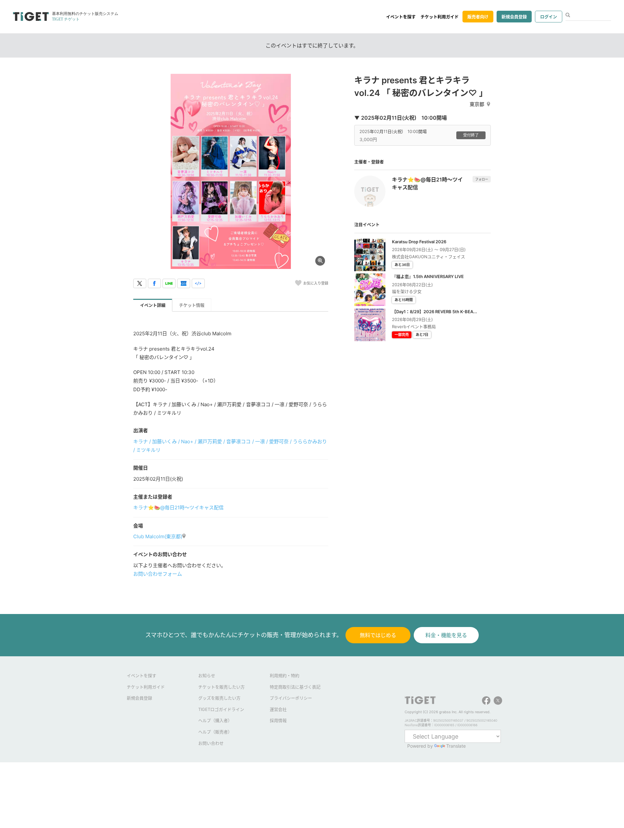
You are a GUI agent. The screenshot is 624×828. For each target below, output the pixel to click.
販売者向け (477, 16)
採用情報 (278, 720)
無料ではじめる (378, 635)
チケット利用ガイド (440, 16)
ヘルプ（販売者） (215, 731)
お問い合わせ (211, 743)
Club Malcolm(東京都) (157, 536)
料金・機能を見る (446, 635)
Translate (456, 746)
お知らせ (206, 675)
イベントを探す (401, 16)
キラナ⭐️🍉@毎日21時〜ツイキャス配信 (178, 507)
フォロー (481, 179)
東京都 (477, 104)
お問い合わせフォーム (157, 574)
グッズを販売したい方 (219, 698)
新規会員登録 (514, 16)
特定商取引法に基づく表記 (295, 686)
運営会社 (278, 709)
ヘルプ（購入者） (215, 720)
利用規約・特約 (284, 675)
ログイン (548, 16)
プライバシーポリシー (291, 698)
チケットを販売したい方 (221, 686)
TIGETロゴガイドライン (221, 709)
